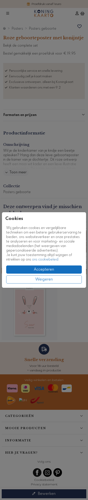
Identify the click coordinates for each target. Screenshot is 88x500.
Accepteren (44, 269)
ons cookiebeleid (45, 259)
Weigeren (44, 279)
